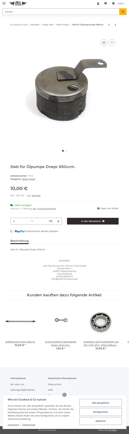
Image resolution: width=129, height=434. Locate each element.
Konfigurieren (100, 412)
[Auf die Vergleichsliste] (103, 42)
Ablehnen (100, 421)
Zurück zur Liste (20, 24)
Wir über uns (17, 384)
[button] (98, 3)
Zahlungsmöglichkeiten (22, 389)
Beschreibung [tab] (19, 240)
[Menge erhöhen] (58, 221)
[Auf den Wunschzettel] (112, 42)
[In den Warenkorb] (12, 35)
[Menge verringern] (14, 221)
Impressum (13, 424)
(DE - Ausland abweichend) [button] (44, 208)
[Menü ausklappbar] (4, 2)
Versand (36, 195)
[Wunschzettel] (105, 3)
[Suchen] (122, 11)
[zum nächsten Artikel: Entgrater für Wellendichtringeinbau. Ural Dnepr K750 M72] (115, 24)
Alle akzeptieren (100, 402)
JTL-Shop (112, 430)
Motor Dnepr (29, 179)
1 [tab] (63, 151)
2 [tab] (66, 151)
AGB (50, 389)
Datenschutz (28, 424)
